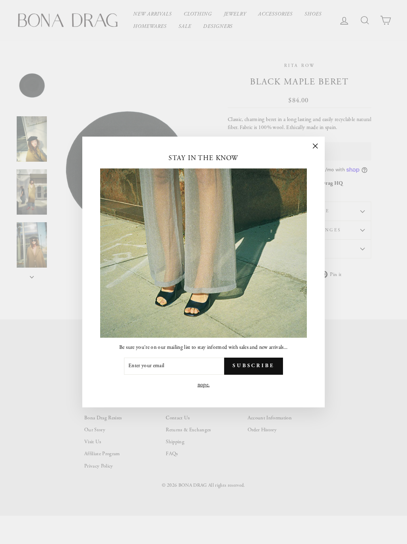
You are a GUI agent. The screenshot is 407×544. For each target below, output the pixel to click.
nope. (204, 385)
